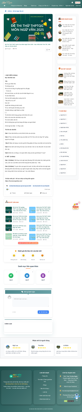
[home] (6, 5)
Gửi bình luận (44, 312)
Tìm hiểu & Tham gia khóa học (45, 380)
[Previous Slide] (2, 348)
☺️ (33, 255)
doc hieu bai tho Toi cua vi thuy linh (41, 185)
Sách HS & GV (64, 160)
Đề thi (10, 11)
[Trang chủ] (21, 376)
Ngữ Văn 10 (63, 115)
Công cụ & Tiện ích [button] (43, 5)
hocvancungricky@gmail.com (70, 391)
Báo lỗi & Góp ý (45, 388)
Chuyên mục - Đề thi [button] (57, 5)
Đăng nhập (77, 2)
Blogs (25, 5)
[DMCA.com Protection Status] (69, 401)
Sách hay (78, 5)
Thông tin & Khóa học (16, 5)
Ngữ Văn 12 (63, 123)
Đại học (62, 135)
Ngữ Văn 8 (63, 168)
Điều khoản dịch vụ (45, 399)
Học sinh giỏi (64, 131)
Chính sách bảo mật (44, 395)
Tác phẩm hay (64, 139)
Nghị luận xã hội (70, 5)
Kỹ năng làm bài (65, 148)
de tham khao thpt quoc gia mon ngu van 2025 (20, 185)
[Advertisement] (28, 63)
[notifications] (73, 2)
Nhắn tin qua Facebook (70, 386)
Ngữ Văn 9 (63, 164)
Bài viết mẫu (64, 152)
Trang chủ (45, 376)
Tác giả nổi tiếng (65, 156)
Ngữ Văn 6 (63, 172)
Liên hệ (45, 392)
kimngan (8, 48)
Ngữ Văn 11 (63, 119)
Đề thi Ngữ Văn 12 (18, 11)
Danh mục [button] (34, 5)
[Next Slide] (80, 348)
